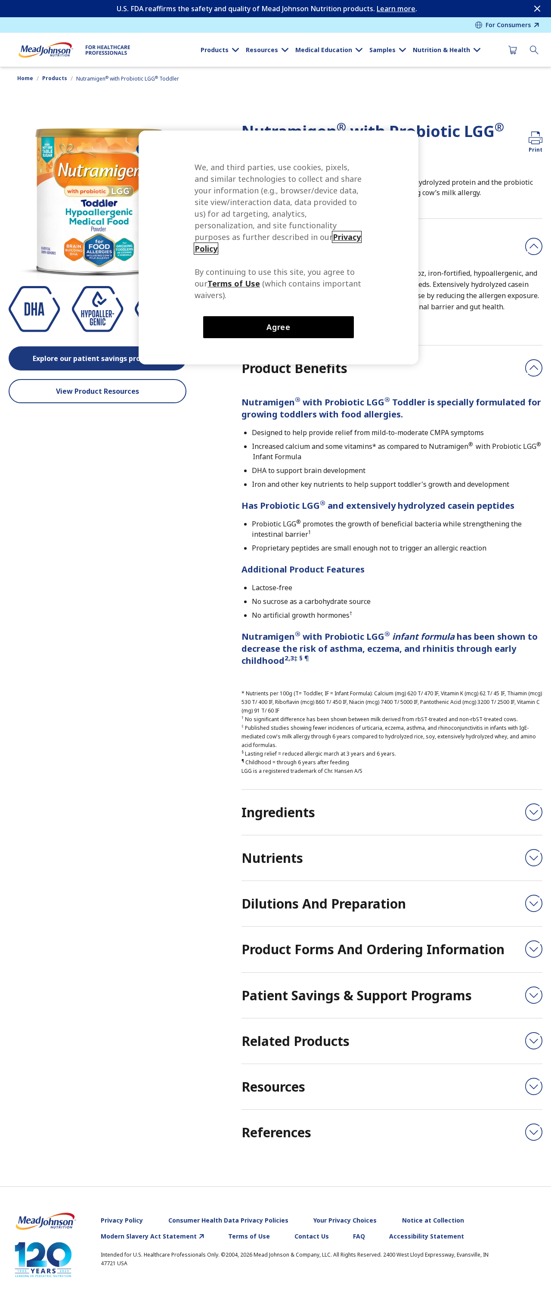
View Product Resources (97, 391)
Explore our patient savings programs (97, 358)
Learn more (396, 8)
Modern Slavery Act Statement (149, 1236)
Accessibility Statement (426, 1236)
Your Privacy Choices (345, 1220)
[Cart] (513, 50)
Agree (278, 327)
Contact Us (311, 1236)
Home (25, 78)
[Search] (534, 50)
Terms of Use (249, 1236)
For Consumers (508, 25)
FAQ (359, 1236)
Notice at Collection (433, 1220)
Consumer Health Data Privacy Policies (228, 1220)
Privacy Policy (122, 1220)
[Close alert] (537, 8)
